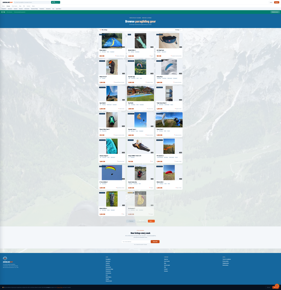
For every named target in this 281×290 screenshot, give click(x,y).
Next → (151, 221)
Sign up (276, 2)
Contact (28, 6)
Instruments (27, 8)
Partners (166, 271)
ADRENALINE (8, 2)
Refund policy (225, 265)
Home (3, 6)
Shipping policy (226, 263)
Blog (20, 6)
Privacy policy (226, 261)
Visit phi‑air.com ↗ (275, 11)
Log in (271, 2)
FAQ (24, 6)
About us (166, 259)
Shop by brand (109, 281)
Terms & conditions (227, 259)
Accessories (48, 8)
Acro (53, 8)
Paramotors (42, 8)
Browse (8, 6)
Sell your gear (167, 265)
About (33, 6)
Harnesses (10, 8)
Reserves (21, 8)
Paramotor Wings (34, 8)
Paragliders (4, 8)
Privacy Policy (60, 287)
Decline (268, 287)
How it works (14, 6)
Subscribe (155, 241)
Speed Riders (58, 8)
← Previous (130, 221)
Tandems (15, 8)
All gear (107, 279)
